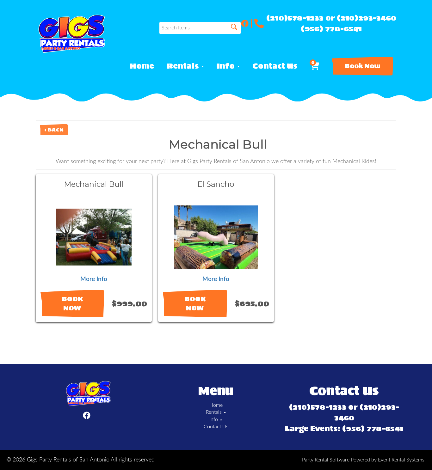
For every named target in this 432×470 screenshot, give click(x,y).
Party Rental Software (325, 459)
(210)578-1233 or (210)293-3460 (331, 18)
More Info (93, 279)
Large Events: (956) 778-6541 (344, 428)
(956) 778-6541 (331, 28)
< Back (54, 130)
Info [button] (227, 66)
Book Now (362, 66)
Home (142, 66)
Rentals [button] (184, 66)
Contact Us (275, 66)
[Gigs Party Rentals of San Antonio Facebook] (246, 23)
